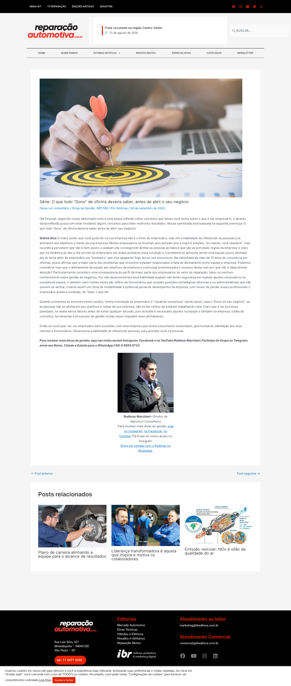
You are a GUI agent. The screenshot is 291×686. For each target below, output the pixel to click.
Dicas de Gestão (83, 208)
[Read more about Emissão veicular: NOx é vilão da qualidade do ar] (219, 524)
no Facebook (153, 431)
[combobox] (259, 30)
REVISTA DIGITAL (146, 52)
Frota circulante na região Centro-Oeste (129, 27)
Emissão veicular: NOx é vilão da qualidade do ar (215, 551)
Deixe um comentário (54, 208)
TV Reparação (56, 6)
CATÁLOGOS (214, 52)
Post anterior (42, 473)
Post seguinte (248, 473)
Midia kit (35, 6)
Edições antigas (83, 6)
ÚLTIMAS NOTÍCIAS (105, 52)
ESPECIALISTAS (181, 52)
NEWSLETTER (245, 52)
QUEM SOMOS (69, 52)
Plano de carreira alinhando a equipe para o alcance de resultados (72, 554)
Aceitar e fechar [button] (64, 680)
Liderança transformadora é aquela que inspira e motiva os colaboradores (143, 555)
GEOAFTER (106, 6)
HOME (41, 52)
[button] (70, 660)
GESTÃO (102, 208)
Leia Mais (45, 680)
